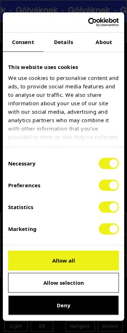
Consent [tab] (23, 41)
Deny (64, 305)
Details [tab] (63, 41)
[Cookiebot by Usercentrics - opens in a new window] (89, 22)
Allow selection (63, 282)
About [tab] (104, 41)
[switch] (109, 185)
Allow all (63, 260)
